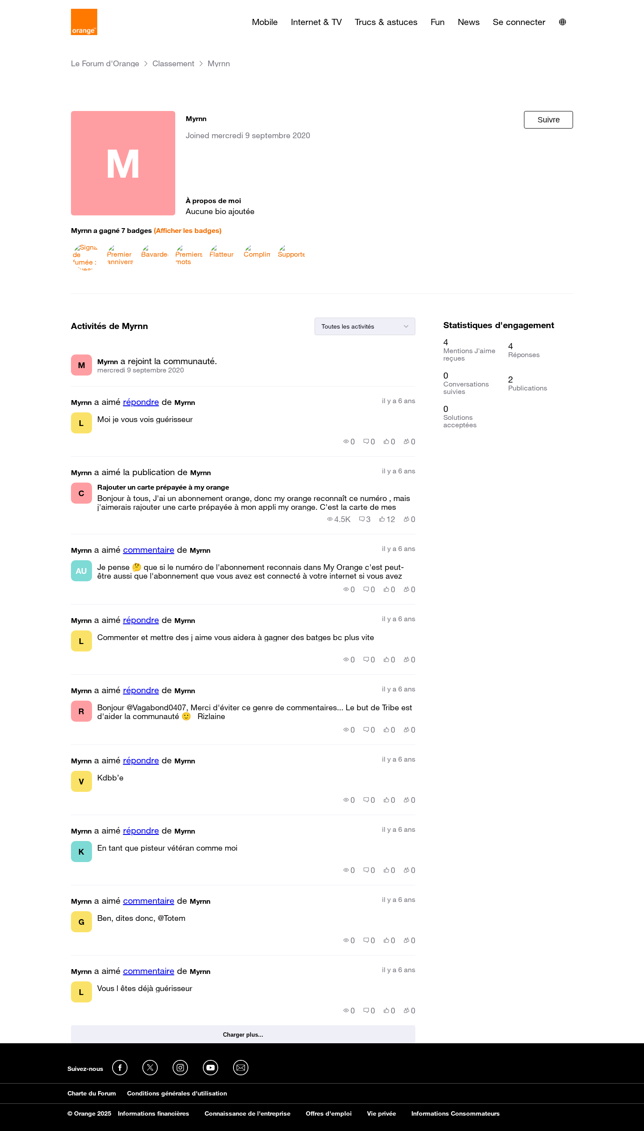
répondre (141, 402)
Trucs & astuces (386, 22)
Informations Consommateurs (455, 1113)
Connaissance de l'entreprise (247, 1113)
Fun (438, 22)
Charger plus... (243, 1034)
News (469, 22)
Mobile (265, 22)
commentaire (148, 550)
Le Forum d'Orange (105, 63)
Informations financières (153, 1113)
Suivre (549, 119)
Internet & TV (316, 22)
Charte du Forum (91, 1093)
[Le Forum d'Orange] (84, 22)
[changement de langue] (562, 21)
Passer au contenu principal (47, 7)
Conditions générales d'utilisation (177, 1093)
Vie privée (381, 1113)
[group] (349, 441)
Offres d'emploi (329, 1113)
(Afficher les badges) (188, 230)
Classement (173, 63)
